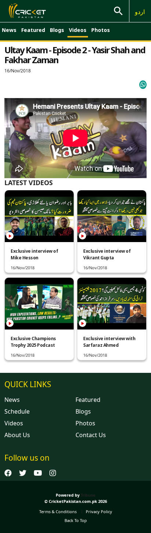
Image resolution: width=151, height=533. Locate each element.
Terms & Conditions (58, 511)
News (9, 29)
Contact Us (91, 435)
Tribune (88, 495)
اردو (140, 12)
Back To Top (76, 520)
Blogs (57, 29)
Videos (77, 29)
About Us (17, 435)
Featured (33, 29)
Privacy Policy (99, 511)
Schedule (17, 411)
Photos (100, 29)
